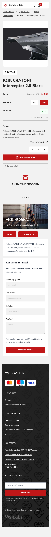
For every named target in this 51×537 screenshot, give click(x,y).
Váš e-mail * (11, 292)
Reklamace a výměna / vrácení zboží (19, 430)
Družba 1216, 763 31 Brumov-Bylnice (19, 459)
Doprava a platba (12, 425)
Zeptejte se (28, 234)
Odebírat (25, 492)
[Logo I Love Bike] (13, 5)
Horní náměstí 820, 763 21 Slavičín (18, 455)
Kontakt (8, 434)
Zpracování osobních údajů (15, 405)
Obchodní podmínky (12, 420)
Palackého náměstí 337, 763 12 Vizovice (21, 450)
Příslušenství (8, 16)
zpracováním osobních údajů (18, 342)
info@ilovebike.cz (12, 464)
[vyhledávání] (33, 5)
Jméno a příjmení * (13, 279)
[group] (25, 181)
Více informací (37, 142)
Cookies (8, 400)
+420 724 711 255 (12, 467)
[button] (22, 197)
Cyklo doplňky (24, 12)
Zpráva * (9, 319)
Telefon (9, 306)
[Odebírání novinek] (25, 485)
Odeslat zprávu (25, 349)
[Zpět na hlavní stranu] (25, 375)
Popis (9, 234)
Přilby (36, 12)
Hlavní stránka (8, 12)
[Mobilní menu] (45, 5)
